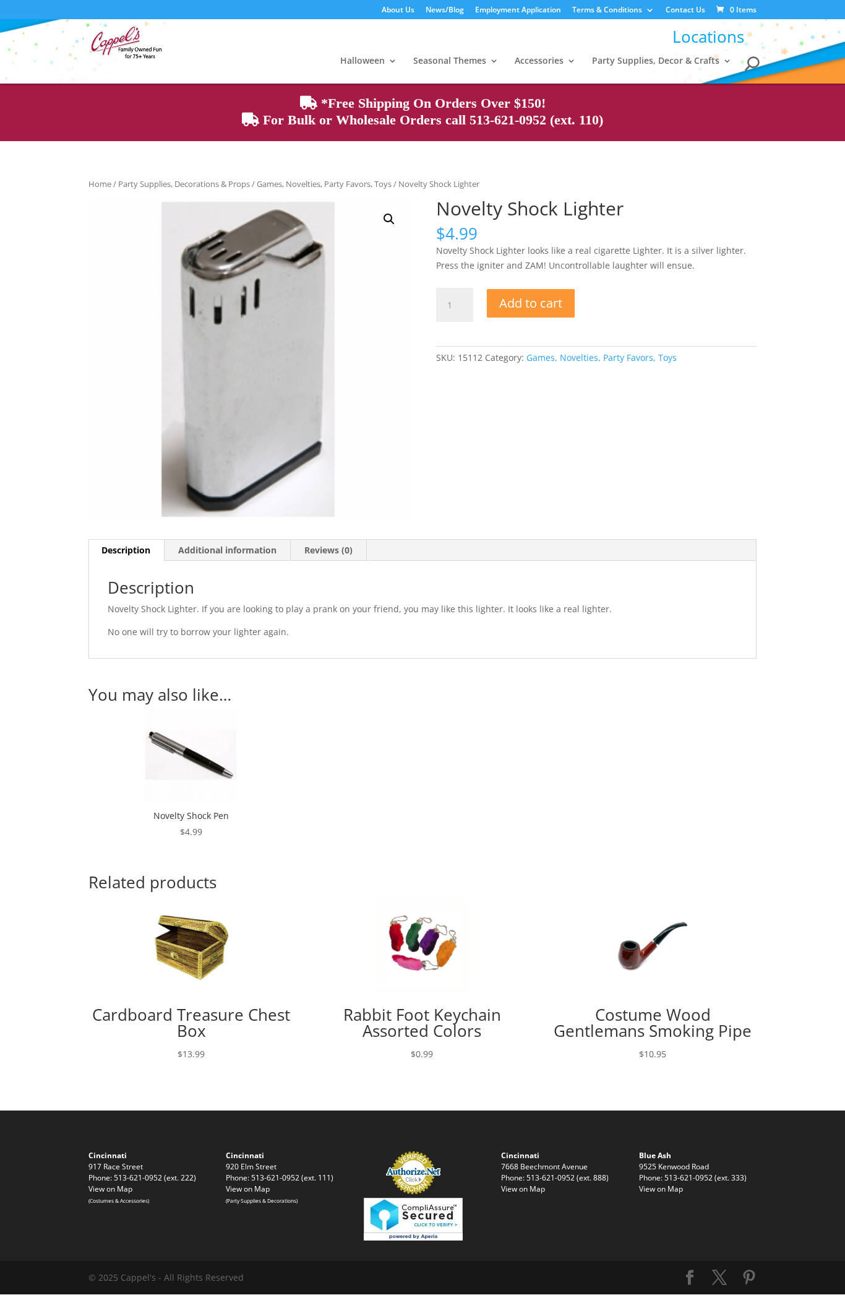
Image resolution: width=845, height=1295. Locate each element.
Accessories (539, 61)
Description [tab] (125, 550)
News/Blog (445, 10)
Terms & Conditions (607, 10)
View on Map (110, 1188)
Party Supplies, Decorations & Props (184, 183)
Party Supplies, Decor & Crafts (655, 61)
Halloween (362, 61)
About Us (398, 10)
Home (99, 183)
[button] (389, 219)
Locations (708, 36)
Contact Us (685, 10)
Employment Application (518, 10)
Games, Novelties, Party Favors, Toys (324, 183)
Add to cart (530, 303)
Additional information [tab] (227, 550)
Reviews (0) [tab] (328, 550)
